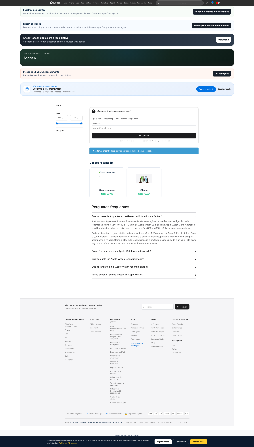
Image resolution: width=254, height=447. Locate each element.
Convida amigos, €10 (118, 403)
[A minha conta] (207, 3)
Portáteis (104, 3)
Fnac (173, 345)
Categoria (69, 131)
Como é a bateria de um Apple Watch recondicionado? (121, 251)
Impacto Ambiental (158, 335)
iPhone (71, 3)
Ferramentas (135, 3)
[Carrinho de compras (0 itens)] (212, 3)
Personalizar (181, 442)
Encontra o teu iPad (117, 352)
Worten (174, 349)
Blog (153, 343)
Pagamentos (135, 339)
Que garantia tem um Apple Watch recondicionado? (120, 266)
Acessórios (69, 360)
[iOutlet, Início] (55, 2)
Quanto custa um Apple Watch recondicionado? (118, 259)
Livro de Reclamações (164, 422)
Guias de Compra (157, 332)
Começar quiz (205, 89)
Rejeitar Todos (163, 442)
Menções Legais (131, 422)
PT (178, 422)
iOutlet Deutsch (177, 335)
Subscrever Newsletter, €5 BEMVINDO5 (115, 391)
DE (181, 422)
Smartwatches (70, 352)
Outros (126, 3)
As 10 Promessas (157, 328)
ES (184, 422)
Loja (65, 3)
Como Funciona (157, 347)
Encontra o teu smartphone (115, 344)
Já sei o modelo (224, 89)
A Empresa (155, 324)
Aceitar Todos (198, 442)
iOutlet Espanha (177, 324)
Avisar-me (144, 135)
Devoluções (135, 332)
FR (186, 422)
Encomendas (94, 328)
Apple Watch (35, 53)
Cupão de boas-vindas (116, 398)
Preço (69, 113)
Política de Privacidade (68, 443)
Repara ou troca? (116, 367)
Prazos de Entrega (137, 328)
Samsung (96, 3)
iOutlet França (177, 328)
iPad (82, 3)
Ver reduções (222, 73)
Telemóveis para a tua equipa (117, 384)
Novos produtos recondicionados (211, 25)
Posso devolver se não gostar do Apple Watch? (117, 274)
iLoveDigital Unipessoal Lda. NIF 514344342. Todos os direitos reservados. (96, 422)
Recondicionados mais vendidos (212, 11)
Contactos (134, 324)
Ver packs (223, 39)
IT (188, 422)
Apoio (143, 3)
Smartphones (69, 349)
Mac (77, 3)
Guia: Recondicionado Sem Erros (118, 329)
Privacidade (143, 422)
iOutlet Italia (176, 332)
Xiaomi (112, 3)
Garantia (134, 335)
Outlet (67, 356)
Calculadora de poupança (115, 378)
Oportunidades (95, 332)
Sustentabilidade (157, 339)
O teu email (96, 123)
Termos (152, 422)
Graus (150, 3)
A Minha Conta (95, 324)
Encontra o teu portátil (118, 348)
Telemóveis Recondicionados (71, 325)
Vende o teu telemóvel (114, 363)
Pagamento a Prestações (137, 345)
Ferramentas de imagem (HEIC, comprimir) (116, 337)
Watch (88, 3)
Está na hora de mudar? (116, 372)
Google (119, 3)
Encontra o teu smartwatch (115, 357)
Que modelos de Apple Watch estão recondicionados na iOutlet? (127, 216)
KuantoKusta (176, 353)
